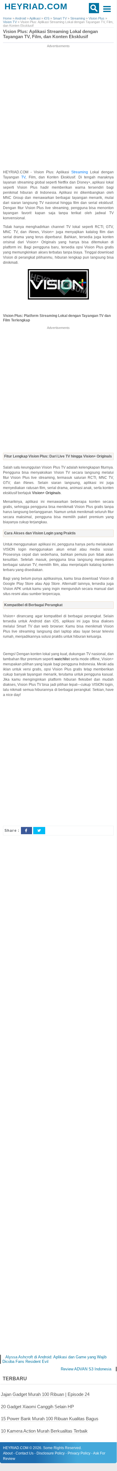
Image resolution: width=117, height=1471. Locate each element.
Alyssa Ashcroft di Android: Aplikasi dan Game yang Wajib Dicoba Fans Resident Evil (54, 1359)
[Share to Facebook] (26, 830)
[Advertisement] (58, 107)
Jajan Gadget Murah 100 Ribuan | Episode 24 (45, 1394)
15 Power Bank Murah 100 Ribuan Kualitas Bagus (49, 1418)
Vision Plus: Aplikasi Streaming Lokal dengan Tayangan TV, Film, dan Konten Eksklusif (50, 34)
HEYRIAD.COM (35, 6)
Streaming (80, 172)
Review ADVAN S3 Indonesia (86, 1369)
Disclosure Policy (51, 1453)
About (8, 1453)
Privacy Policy (79, 1453)
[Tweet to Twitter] (39, 830)
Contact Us (25, 1453)
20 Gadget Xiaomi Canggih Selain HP (37, 1406)
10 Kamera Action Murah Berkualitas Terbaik (44, 1430)
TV (23, 177)
